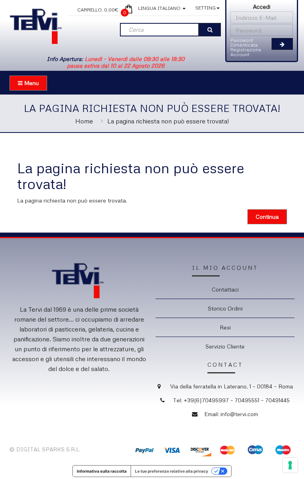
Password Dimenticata (244, 42)
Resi (225, 327)
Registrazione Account (245, 52)
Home (84, 121)
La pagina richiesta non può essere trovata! (168, 121)
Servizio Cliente (225, 346)
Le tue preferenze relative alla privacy (171, 471)
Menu (31, 83)
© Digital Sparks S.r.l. (45, 449)
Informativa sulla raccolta (102, 471)
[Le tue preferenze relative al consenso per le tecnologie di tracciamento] (290, 465)
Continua (267, 216)
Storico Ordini (225, 308)
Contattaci (225, 289)
